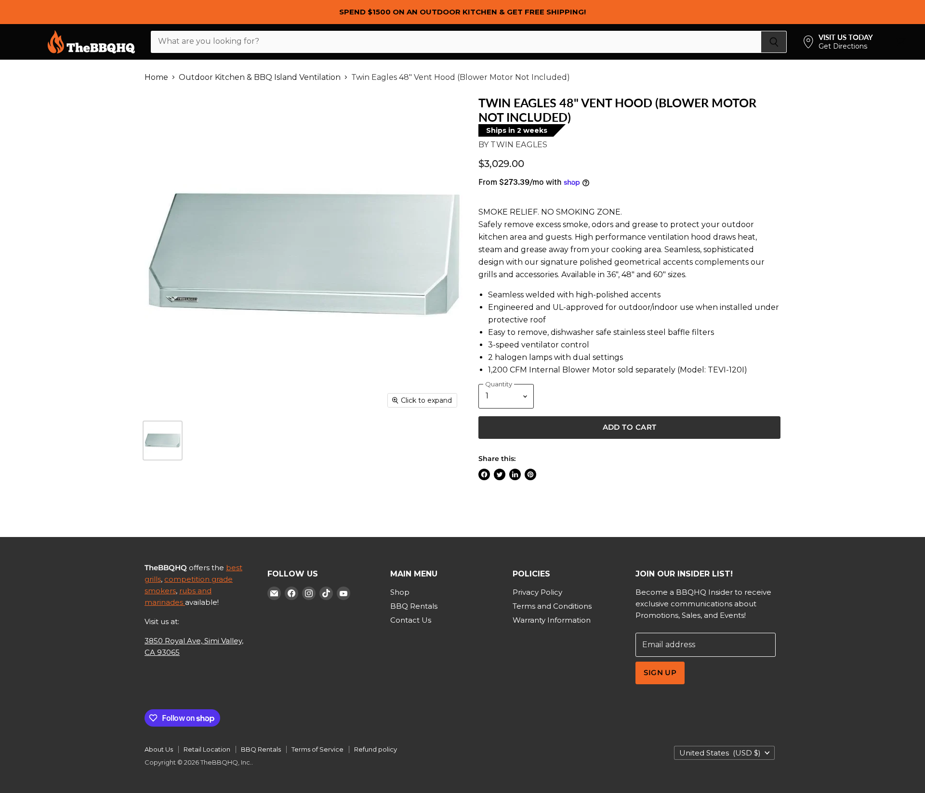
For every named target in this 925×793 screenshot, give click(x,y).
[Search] (774, 42)
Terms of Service (317, 749)
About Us (159, 749)
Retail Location (207, 749)
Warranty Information (552, 620)
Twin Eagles (518, 144)
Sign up (660, 672)
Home (156, 77)
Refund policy (375, 749)
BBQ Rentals (413, 606)
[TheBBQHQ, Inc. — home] (91, 42)
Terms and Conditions (552, 606)
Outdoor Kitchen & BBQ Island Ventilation (260, 77)
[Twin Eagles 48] (163, 441)
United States (720, 752)
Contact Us (410, 620)
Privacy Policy (537, 592)
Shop (400, 592)
